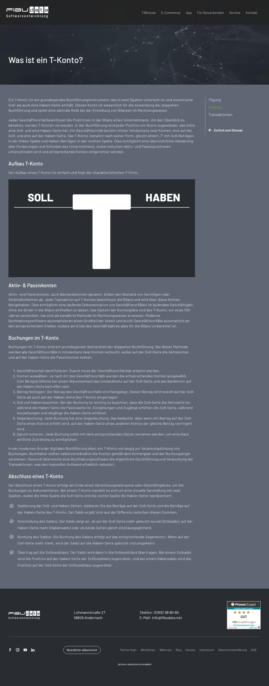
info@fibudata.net (167, 617)
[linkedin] (32, 650)
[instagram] (17, 650)
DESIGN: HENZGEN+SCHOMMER (134, 664)
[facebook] (10, 650)
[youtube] (25, 650)
